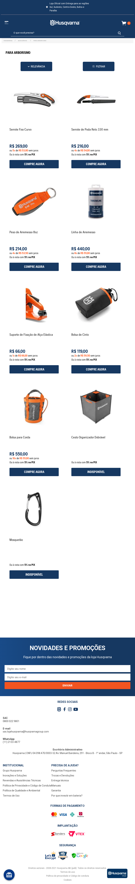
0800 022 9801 (11, 721)
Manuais (56, 785)
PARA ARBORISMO (39, 40)
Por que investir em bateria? (66, 795)
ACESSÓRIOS (22, 40)
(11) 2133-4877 (11, 742)
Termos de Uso (11, 795)
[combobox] (67, 33)
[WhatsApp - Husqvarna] (117, 873)
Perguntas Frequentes (63, 770)
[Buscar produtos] (119, 33)
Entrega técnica (60, 780)
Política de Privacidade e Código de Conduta (27, 785)
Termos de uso (67, 872)
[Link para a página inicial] (8, 41)
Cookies (68, 880)
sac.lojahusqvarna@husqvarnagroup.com (26, 731)
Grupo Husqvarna (12, 770)
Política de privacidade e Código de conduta (67, 876)
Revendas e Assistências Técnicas (22, 780)
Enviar (67, 685)
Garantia (56, 790)
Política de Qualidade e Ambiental (21, 790)
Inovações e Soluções (15, 775)
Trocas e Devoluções (62, 775)
